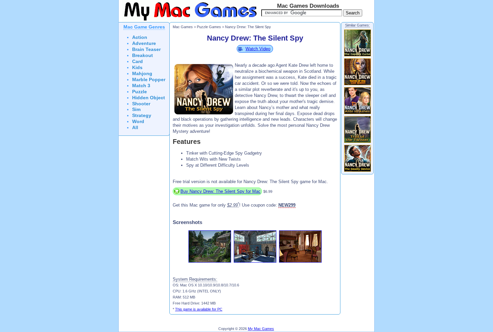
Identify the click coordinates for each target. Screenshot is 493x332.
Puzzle (139, 91)
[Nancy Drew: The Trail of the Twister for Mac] (357, 143)
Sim (136, 109)
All (135, 127)
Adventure (144, 43)
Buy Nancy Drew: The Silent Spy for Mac (220, 191)
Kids (137, 67)
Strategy (141, 115)
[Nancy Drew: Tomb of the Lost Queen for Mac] (357, 85)
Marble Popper (148, 79)
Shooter (141, 103)
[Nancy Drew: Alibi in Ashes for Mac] (357, 114)
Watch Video (257, 48)
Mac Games (183, 27)
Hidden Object (148, 97)
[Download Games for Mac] (189, 21)
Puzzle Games (209, 27)
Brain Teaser (146, 49)
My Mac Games (261, 329)
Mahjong (142, 73)
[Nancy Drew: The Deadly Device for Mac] (357, 171)
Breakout (142, 55)
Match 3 (141, 85)
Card (137, 61)
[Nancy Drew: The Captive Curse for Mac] (357, 56)
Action (139, 37)
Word (138, 121)
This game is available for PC (198, 309)
